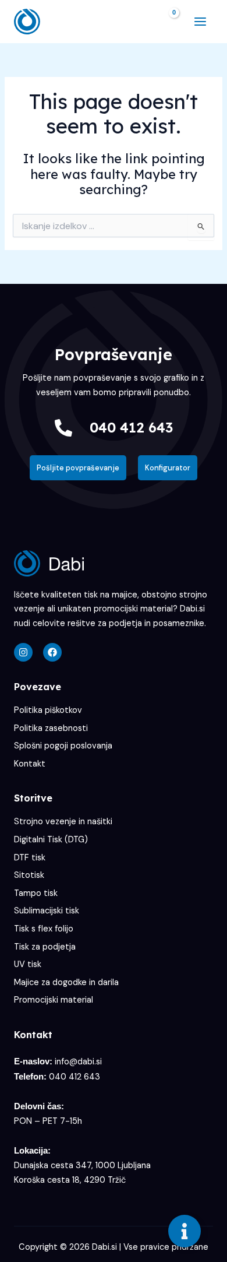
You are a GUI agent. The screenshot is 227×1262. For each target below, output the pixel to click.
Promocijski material (53, 1000)
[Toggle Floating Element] (184, 1231)
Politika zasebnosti (51, 728)
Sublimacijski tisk (46, 910)
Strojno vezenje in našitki (63, 821)
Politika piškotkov (48, 710)
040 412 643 (131, 427)
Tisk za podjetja (45, 946)
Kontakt (29, 763)
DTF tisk (29, 857)
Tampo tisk (36, 893)
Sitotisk (29, 875)
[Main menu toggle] (200, 21)
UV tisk (27, 964)
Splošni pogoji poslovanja (63, 745)
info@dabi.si (78, 1061)
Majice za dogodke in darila (66, 982)
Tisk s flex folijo (43, 928)
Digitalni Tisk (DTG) (51, 839)
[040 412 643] (63, 428)
